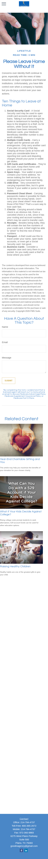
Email (5, 342)
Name (5, 327)
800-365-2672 (29, 826)
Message (6, 357)
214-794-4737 (27, 822)
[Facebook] (21, 850)
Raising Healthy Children (15, 566)
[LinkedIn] (26, 850)
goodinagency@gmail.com (24, 846)
